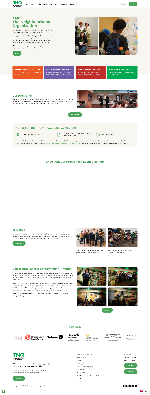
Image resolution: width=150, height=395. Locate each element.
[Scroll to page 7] (111, 53)
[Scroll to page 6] (109, 53)
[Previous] (78, 35)
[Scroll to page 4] (106, 53)
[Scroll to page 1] (101, 53)
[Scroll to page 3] (104, 53)
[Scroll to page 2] (103, 53)
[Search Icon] (123, 4)
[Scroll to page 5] (108, 53)
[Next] (134, 35)
